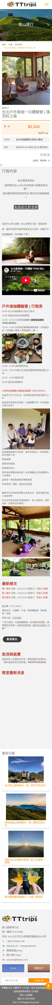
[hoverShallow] (48, 986)
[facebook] (45, 155)
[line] (42, 155)
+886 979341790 (16, 941)
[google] (48, 155)
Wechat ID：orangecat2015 (21, 946)
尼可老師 (17, 618)
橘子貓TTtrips (14, 955)
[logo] (21, 4)
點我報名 (12, 639)
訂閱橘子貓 (38, 980)
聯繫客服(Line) (14, 950)
